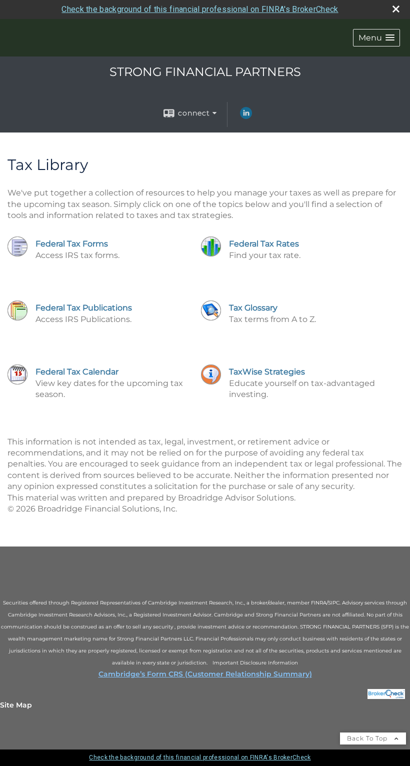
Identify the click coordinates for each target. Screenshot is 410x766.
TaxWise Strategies (267, 371)
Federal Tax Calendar (77, 371)
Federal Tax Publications (84, 307)
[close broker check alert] (396, 9)
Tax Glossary (253, 307)
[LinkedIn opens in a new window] (246, 116)
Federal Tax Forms (72, 243)
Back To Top (368, 738)
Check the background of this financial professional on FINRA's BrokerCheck (200, 9)
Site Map (16, 705)
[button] (376, 37)
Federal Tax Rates (264, 243)
